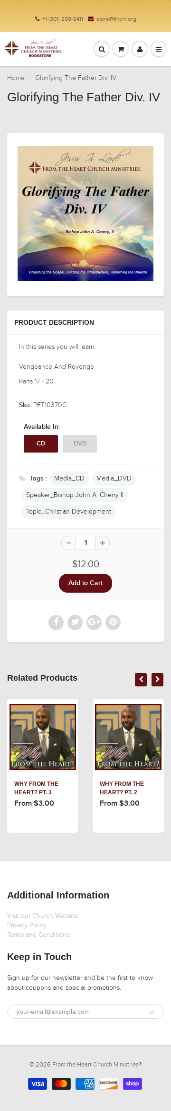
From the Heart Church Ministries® (97, 1064)
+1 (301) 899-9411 (62, 19)
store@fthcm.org (116, 19)
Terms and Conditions (38, 935)
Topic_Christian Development (68, 511)
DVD (80, 444)
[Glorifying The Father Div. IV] (85, 213)
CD (41, 444)
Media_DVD (114, 478)
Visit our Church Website (42, 916)
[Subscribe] (152, 1012)
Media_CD (69, 478)
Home (16, 78)
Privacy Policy (27, 925)
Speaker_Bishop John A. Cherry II (75, 495)
